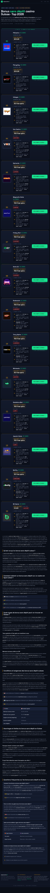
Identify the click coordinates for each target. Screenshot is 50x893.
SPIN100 (16, 171)
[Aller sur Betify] (6, 485)
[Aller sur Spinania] (6, 178)
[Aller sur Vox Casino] (6, 144)
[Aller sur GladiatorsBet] (6, 417)
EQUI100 (16, 207)
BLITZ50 (16, 376)
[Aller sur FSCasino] (6, 47)
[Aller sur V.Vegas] (6, 111)
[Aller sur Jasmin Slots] (6, 451)
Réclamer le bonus (38, 45)
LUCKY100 (16, 241)
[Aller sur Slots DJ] (6, 281)
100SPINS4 (17, 309)
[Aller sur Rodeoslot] (6, 315)
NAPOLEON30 (17, 478)
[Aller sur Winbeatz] (6, 383)
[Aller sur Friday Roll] (6, 248)
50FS (16, 410)
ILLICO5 (26, 508)
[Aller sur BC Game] (6, 517)
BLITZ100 (16, 137)
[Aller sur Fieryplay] (6, 79)
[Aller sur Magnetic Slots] (6, 213)
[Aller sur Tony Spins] (6, 349)
